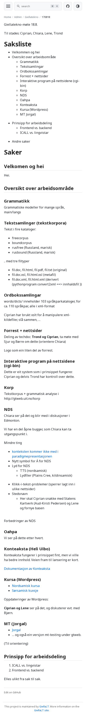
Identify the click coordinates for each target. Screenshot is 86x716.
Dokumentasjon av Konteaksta (27, 568)
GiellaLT (44, 706)
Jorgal (16, 630)
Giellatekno (31, 17)
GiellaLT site (41, 710)
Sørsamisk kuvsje (25, 590)
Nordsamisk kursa (26, 586)
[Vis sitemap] (8, 6)
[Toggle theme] (78, 6)
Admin (18, 17)
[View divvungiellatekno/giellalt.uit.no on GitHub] (68, 6)
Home (7, 17)
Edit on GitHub (12, 692)
